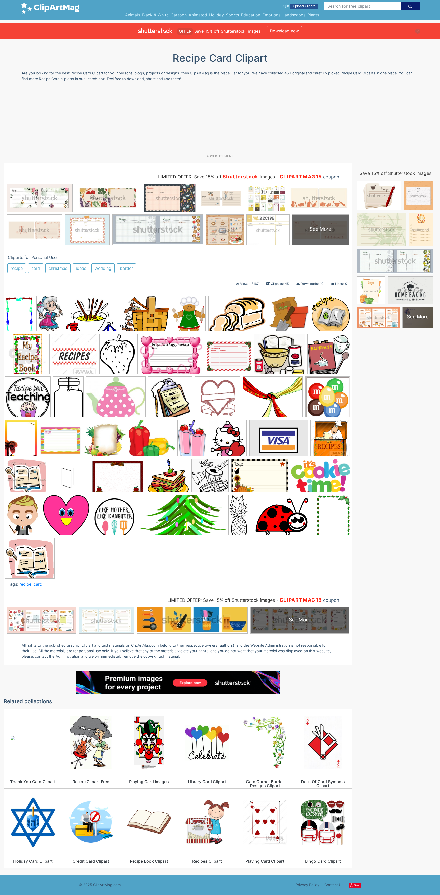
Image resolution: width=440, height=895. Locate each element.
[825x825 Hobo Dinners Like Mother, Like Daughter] (114, 517)
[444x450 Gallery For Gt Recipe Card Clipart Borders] (331, 315)
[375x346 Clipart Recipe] (25, 478)
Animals (132, 14)
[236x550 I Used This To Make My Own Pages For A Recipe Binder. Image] (238, 517)
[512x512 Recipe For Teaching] (27, 399)
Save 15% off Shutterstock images (395, 173)
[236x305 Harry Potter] (22, 517)
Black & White (155, 14)
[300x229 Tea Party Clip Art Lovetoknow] (115, 399)
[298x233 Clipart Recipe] (91, 316)
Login (285, 6)
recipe (17, 268)
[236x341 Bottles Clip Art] (192, 440)
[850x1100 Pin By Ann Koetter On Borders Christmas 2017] (333, 517)
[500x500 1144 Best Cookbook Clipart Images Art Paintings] (328, 399)
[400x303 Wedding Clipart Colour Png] (272, 399)
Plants (313, 14)
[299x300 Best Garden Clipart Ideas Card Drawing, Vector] (289, 316)
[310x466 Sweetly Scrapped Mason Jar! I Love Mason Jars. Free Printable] (68, 399)
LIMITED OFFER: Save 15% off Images (216, 177)
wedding (103, 268)
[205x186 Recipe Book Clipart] (29, 560)
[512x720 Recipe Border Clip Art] (19, 316)
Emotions (271, 14)
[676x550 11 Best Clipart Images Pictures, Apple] (144, 316)
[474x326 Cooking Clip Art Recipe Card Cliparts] (117, 478)
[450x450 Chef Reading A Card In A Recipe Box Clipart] (330, 439)
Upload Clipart (304, 6)
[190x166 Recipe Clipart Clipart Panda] (279, 356)
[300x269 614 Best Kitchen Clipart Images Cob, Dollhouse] (152, 440)
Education (250, 14)
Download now (284, 30)
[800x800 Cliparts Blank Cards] (68, 478)
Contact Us (334, 885)
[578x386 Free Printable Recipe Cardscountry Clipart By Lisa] (259, 478)
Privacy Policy (307, 885)
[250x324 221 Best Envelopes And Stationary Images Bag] (21, 440)
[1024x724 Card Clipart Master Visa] (279, 440)
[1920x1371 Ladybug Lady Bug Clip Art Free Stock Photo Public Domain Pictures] (282, 517)
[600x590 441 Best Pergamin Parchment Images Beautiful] (105, 440)
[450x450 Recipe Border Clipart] (74, 356)
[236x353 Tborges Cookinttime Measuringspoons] (50, 316)
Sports (232, 14)
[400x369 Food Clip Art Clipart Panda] (168, 478)
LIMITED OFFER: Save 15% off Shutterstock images (221, 600)
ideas (81, 268)
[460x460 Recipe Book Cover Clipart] (27, 356)
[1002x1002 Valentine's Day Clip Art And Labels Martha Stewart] (217, 399)
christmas (58, 268)
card (35, 268)
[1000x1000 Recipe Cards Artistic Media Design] (229, 356)
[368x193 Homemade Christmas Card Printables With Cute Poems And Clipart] (183, 517)
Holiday (216, 14)
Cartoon (179, 14)
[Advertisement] (220, 119)
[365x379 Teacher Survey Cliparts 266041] (170, 399)
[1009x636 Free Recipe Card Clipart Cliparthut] (320, 477)
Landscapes (293, 14)
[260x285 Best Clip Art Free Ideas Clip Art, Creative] (227, 440)
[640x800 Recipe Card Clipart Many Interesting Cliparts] (117, 356)
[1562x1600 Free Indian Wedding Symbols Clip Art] (210, 478)
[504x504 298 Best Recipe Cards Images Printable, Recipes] (60, 440)
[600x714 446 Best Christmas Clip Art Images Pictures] (188, 316)
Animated (198, 14)
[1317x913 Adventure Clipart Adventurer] (237, 316)
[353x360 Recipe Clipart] (329, 356)
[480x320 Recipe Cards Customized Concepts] (171, 356)
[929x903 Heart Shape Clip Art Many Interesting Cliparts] (66, 517)
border (126, 268)
